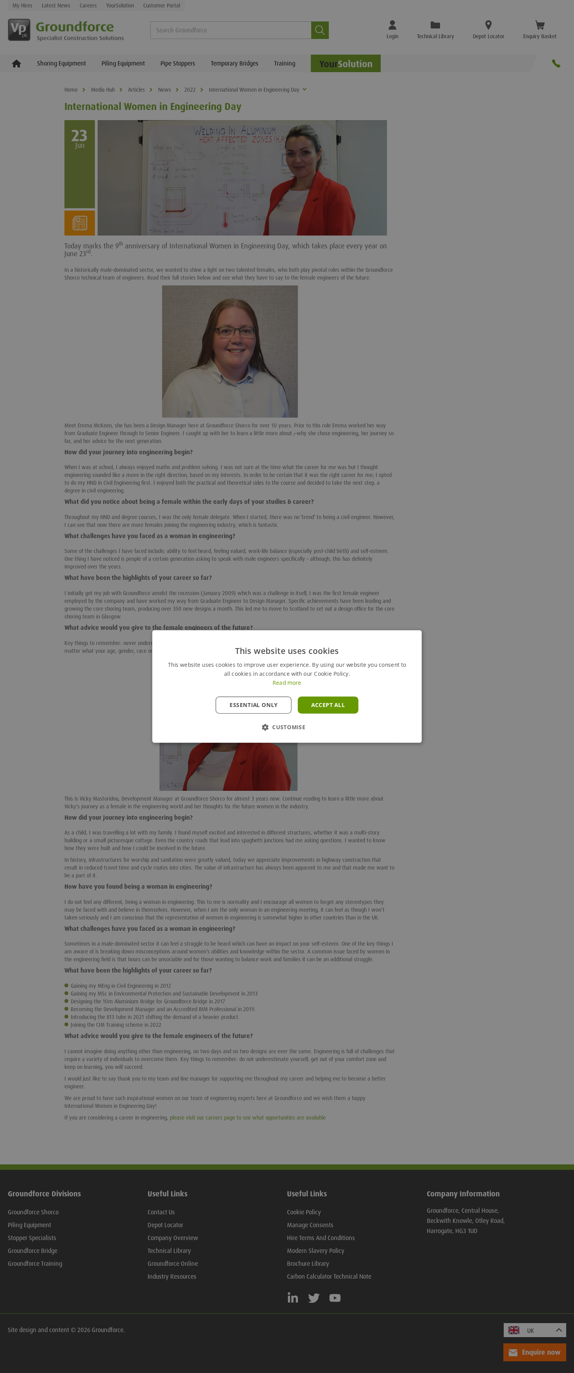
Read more (287, 683)
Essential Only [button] (254, 705)
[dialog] (287, 686)
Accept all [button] (328, 705)
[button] (287, 727)
